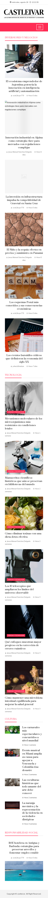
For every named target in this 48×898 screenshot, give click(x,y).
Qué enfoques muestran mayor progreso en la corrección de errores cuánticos (23, 645)
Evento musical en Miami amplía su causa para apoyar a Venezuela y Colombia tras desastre (32, 760)
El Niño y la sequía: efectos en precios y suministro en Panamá (24, 251)
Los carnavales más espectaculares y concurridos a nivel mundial (32, 734)
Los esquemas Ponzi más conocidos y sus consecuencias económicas (24, 306)
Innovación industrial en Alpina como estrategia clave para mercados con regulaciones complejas (24, 142)
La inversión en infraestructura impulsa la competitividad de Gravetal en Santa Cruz (24, 200)
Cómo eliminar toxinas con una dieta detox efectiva (23, 535)
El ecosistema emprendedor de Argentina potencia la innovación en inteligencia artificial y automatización (24, 86)
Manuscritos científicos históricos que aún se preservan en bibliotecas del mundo (23, 481)
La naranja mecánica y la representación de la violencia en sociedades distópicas (32, 811)
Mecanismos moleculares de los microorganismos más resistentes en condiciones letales (23, 423)
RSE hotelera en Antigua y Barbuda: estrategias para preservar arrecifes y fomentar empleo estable (24, 848)
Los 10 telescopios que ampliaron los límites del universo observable (19, 589)
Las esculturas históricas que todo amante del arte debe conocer (31, 786)
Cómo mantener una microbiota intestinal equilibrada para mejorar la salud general (23, 701)
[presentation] (7, 862)
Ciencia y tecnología (16, 412)
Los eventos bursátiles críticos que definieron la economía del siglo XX (24, 359)
